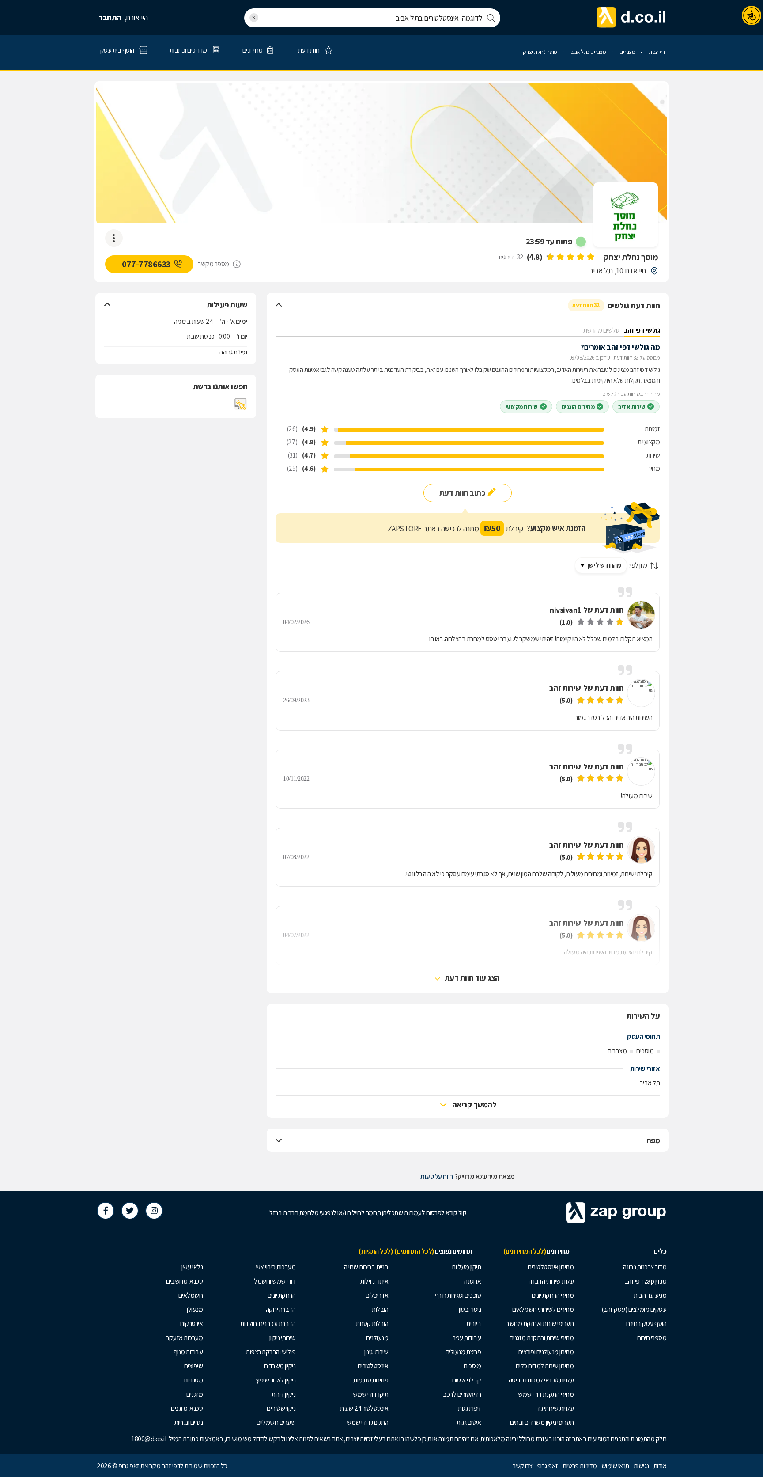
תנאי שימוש (615, 1465)
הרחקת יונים (282, 1295)
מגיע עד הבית (650, 1295)
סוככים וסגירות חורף (458, 1295)
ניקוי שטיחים (281, 1408)
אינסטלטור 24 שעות (364, 1408)
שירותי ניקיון (282, 1337)
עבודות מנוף (188, 1351)
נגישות (641, 1465)
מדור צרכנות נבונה (645, 1267)
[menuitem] (622, 1267)
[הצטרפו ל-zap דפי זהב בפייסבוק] (105, 1210)
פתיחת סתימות (370, 1380)
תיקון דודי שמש (370, 1394)
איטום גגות (469, 1422)
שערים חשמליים (276, 1422)
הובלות (380, 1309)
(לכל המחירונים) (524, 1251)
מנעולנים (377, 1337)
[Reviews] (570, 257)
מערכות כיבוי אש (276, 1267)
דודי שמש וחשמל (274, 1281)
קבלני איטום (466, 1380)
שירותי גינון (376, 1351)
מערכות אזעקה (184, 1337)
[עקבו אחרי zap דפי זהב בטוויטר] (130, 1210)
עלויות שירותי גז (556, 1408)
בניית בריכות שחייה (366, 1267)
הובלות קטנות (372, 1323)
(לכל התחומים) (414, 1251)
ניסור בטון (470, 1309)
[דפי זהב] (631, 18)
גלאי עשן (192, 1267)
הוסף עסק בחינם (646, 1323)
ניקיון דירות (283, 1394)
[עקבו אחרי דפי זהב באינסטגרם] (154, 1210)
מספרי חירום (652, 1337)
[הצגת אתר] (240, 404)
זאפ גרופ (547, 1465)
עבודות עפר (467, 1337)
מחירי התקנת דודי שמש (546, 1394)
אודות (660, 1465)
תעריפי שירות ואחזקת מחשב (540, 1323)
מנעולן (195, 1309)
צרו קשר (523, 1465)
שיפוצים (193, 1366)
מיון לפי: (638, 565)
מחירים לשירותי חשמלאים (543, 1309)
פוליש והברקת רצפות (270, 1351)
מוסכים (472, 1366)
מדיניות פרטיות (580, 1465)
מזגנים (194, 1394)
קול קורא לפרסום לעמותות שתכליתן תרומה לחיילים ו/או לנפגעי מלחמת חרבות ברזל (367, 1212)
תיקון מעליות (466, 1267)
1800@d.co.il (149, 1438)
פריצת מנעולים (463, 1351)
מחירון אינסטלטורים (551, 1267)
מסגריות (193, 1380)
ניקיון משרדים (280, 1366)
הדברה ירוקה (281, 1309)
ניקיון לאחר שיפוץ (276, 1380)
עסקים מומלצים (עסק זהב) (634, 1309)
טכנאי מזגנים (187, 1408)
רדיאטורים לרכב (462, 1394)
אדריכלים (377, 1295)
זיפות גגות (469, 1408)
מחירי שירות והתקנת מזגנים (542, 1337)
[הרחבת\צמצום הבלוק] (279, 305)
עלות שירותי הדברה (551, 1281)
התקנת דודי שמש (367, 1422)
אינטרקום (191, 1323)
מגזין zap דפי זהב (645, 1281)
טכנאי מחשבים (184, 1281)
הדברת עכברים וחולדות (267, 1323)
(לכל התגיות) (376, 1251)
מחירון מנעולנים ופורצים (546, 1351)
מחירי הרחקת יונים (553, 1295)
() (535, 257)
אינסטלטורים (373, 1366)
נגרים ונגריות (188, 1422)
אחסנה (472, 1281)
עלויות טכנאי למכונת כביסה (541, 1380)
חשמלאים (190, 1295)
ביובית (473, 1323)
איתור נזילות (374, 1281)
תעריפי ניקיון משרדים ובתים (542, 1422)
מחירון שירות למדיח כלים (545, 1366)
